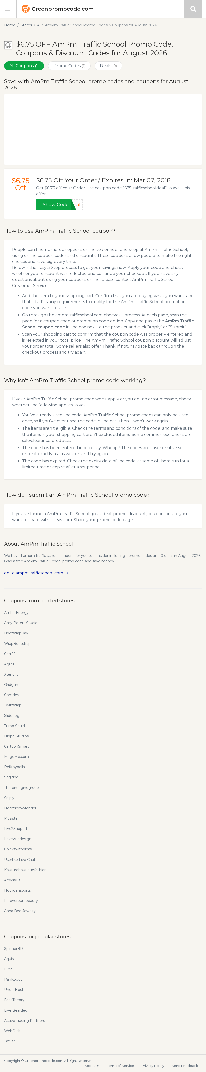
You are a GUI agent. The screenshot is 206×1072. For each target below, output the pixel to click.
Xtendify (11, 674)
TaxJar (9, 1041)
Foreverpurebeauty (21, 900)
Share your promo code (98, 519)
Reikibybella (14, 767)
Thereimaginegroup (21, 787)
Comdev (11, 695)
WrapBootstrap (17, 643)
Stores (26, 25)
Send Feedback (185, 1066)
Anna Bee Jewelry (20, 911)
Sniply (9, 798)
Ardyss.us (12, 880)
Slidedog (11, 715)
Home (9, 25)
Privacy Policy (153, 1066)
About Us (92, 1066)
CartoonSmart (16, 746)
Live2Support (15, 828)
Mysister (11, 818)
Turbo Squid (14, 726)
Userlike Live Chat (19, 859)
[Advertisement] (103, 129)
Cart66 (9, 654)
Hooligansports (17, 890)
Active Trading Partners (24, 1020)
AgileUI (10, 664)
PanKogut (13, 979)
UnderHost (13, 989)
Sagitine (11, 777)
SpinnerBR (13, 948)
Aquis (9, 959)
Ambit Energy (16, 612)
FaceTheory (14, 1000)
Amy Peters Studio (20, 623)
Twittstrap (12, 705)
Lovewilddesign (17, 839)
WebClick (12, 1031)
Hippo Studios (16, 736)
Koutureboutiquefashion (25, 870)
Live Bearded (15, 1010)
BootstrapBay (16, 633)
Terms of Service (120, 1066)
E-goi (8, 969)
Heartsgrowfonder (20, 808)
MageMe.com (16, 756)
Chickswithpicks (18, 849)
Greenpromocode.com (63, 9)
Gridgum (12, 684)
